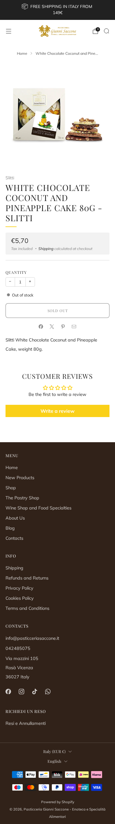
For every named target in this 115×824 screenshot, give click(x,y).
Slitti (10, 178)
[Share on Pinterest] (63, 326)
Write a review (57, 411)
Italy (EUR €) (54, 751)
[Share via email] (74, 326)
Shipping (45, 248)
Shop (11, 487)
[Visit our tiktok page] (34, 691)
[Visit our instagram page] (21, 691)
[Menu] (9, 31)
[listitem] (57, 10)
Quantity (16, 272)
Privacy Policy (19, 588)
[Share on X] (52, 326)
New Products (20, 477)
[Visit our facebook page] (8, 691)
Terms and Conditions (27, 608)
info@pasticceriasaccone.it (32, 638)
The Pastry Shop (22, 498)
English (54, 761)
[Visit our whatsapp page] (48, 691)
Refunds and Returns (27, 578)
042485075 (18, 648)
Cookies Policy (20, 598)
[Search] (106, 31)
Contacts (14, 538)
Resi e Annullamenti (26, 723)
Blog (10, 528)
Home (12, 467)
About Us (15, 518)
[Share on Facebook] (41, 326)
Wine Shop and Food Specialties (38, 508)
